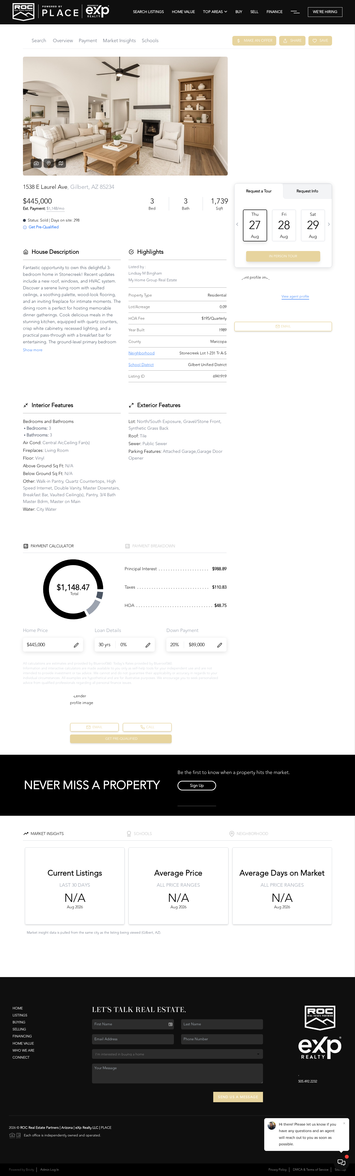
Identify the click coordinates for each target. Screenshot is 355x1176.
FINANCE (275, 12)
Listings (20, 1015)
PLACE (106, 1127)
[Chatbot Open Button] (341, 1162)
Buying (19, 1022)
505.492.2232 (307, 1081)
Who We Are (23, 1050)
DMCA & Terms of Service (310, 1169)
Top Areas (213, 12)
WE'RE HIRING (325, 12)
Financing (22, 1036)
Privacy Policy (278, 1169)
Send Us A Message (238, 1097)
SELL (254, 12)
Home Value (183, 12)
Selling (19, 1029)
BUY (238, 12)
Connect (21, 1057)
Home (18, 1008)
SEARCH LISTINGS (148, 12)
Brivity (30, 1169)
